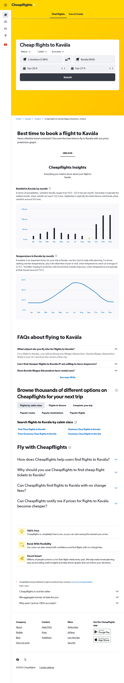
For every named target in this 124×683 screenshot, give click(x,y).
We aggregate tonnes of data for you (39, 597)
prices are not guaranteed (81, 582)
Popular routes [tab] (27, 413)
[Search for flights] (5, 15)
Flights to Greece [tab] (57, 405)
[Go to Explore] (5, 35)
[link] (17, 659)
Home (18, 119)
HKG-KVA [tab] (67, 153)
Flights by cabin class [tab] (31, 405)
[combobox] (58, 51)
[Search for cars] (5, 28)
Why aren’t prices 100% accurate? (37, 603)
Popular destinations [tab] (52, 413)
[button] (5, 5)
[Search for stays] (5, 21)
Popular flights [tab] (77, 413)
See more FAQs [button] (67, 377)
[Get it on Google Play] (102, 632)
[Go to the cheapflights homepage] (24, 5)
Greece (38, 119)
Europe (28, 119)
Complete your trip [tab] (83, 405)
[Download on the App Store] (102, 639)
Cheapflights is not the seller (34, 591)
